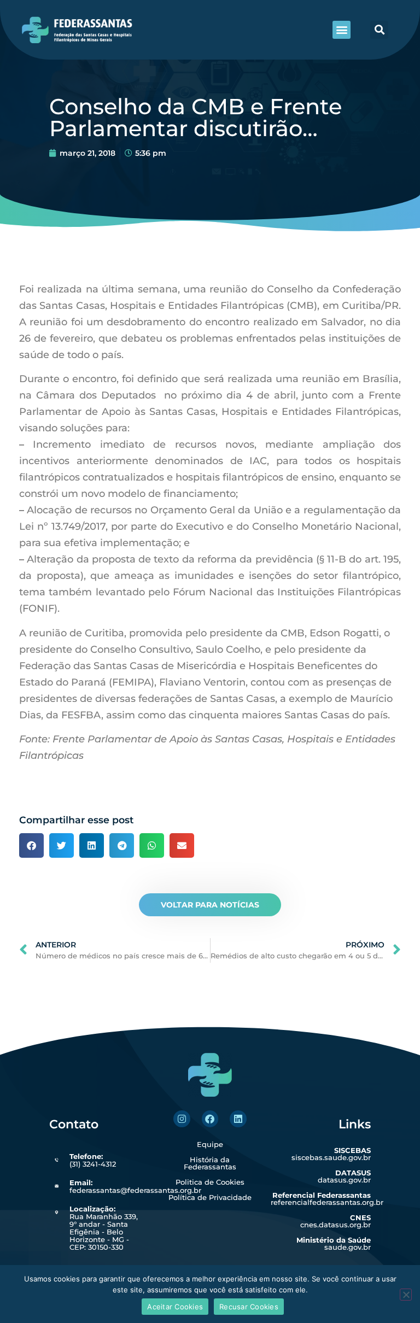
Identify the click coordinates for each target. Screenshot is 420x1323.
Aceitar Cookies (175, 1306)
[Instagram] (181, 1118)
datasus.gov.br (344, 1176)
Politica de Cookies (210, 1182)
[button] (341, 30)
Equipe (210, 1144)
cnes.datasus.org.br (335, 1221)
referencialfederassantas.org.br (327, 1199)
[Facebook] (210, 1118)
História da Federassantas (210, 1163)
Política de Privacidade (210, 1197)
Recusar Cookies (248, 1306)
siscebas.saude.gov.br (331, 1154)
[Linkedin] (238, 1118)
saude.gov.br (333, 1243)
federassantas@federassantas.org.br (135, 1186)
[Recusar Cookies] (406, 1295)
